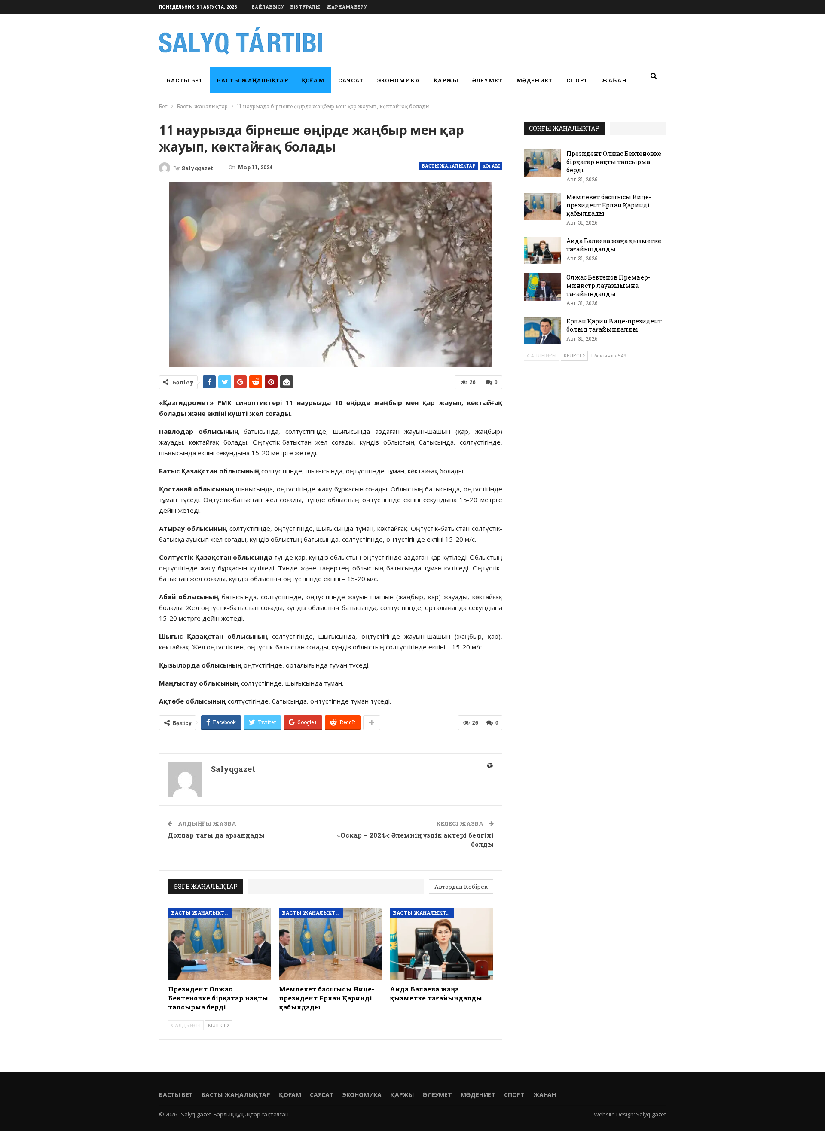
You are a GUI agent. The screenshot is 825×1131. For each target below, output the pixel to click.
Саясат (351, 80)
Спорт (577, 80)
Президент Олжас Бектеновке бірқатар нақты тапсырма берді (613, 161)
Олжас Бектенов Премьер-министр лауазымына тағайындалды (608, 285)
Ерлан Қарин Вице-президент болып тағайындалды (614, 325)
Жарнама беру (347, 7)
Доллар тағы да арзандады (216, 835)
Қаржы (446, 80)
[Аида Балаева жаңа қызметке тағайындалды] (441, 944)
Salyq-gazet (651, 1114)
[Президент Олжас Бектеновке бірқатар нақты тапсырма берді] (219, 944)
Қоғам (313, 80)
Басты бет (184, 80)
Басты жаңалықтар (252, 80)
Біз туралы (305, 7)
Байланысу (268, 7)
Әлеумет (487, 80)
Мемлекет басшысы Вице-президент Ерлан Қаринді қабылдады (608, 205)
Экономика (398, 80)
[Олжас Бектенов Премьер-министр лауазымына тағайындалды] (542, 287)
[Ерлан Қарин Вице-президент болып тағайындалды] (542, 330)
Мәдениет (534, 80)
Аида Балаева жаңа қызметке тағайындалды (613, 245)
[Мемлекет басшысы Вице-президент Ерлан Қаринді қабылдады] (330, 944)
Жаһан (614, 80)
